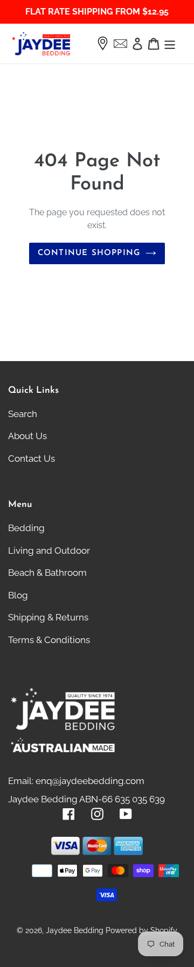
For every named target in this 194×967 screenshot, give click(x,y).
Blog (18, 595)
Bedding (26, 528)
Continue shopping (89, 253)
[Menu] (170, 43)
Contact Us (31, 458)
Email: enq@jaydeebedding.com (76, 780)
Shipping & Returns (48, 617)
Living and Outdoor (49, 550)
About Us (27, 435)
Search (22, 413)
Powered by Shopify (141, 930)
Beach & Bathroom (47, 572)
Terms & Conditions (49, 639)
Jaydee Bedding (74, 930)
